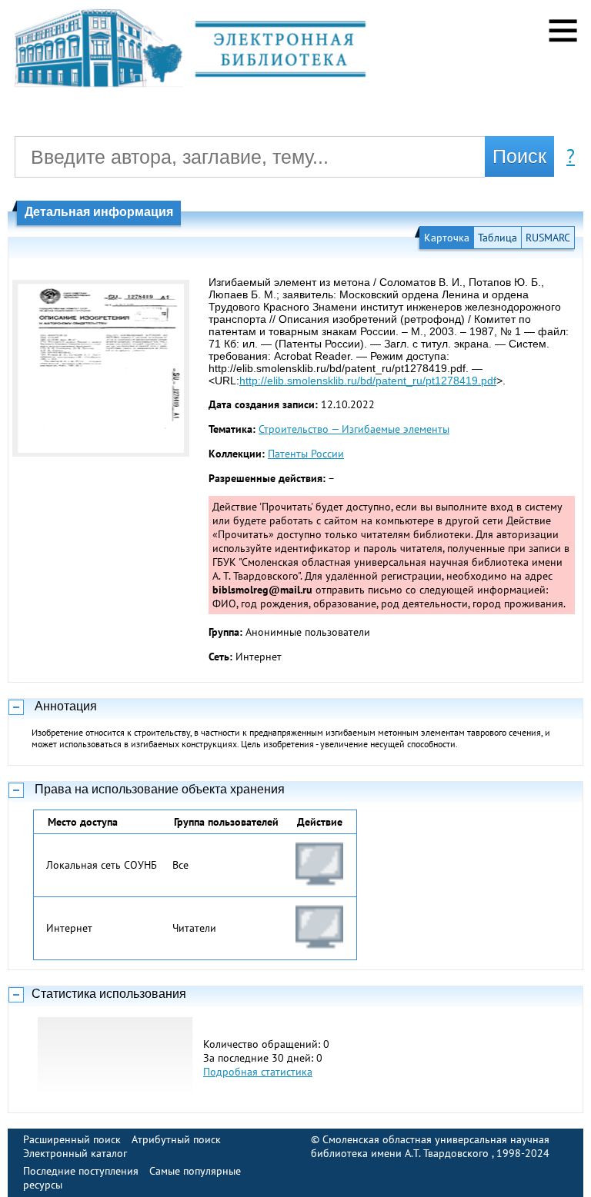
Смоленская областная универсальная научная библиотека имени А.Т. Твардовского (430, 1146)
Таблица (497, 237)
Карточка (446, 237)
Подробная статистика (257, 1072)
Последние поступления (81, 1171)
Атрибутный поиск (176, 1139)
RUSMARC (548, 237)
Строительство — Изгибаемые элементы (354, 429)
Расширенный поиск (72, 1139)
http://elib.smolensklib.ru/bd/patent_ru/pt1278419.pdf (367, 380)
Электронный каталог (75, 1153)
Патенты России (306, 454)
